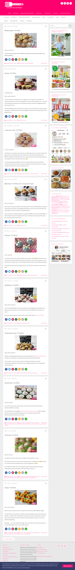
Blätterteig (64, 196)
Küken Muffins (10, 488)
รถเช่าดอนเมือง (55, 225)
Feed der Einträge (42, 549)
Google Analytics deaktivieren (45, 556)
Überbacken (54, 213)
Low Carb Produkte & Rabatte (10, 557)
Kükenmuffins (37, 532)
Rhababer (31, 63)
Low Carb (55, 13)
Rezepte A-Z (48, 13)
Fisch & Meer (50, 17)
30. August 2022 (9, 26)
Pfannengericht (55, 207)
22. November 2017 (10, 125)
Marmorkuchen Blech (40, 356)
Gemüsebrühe (61, 199)
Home (9, 13)
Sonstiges (29, 21)
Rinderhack (68, 207)
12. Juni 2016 (8, 378)
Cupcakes (31, 422)
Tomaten (62, 210)
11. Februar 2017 (9, 280)
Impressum (39, 13)
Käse (52, 204)
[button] (6, 59)
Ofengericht (58, 206)
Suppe (58, 210)
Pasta (43, 17)
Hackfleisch (55, 201)
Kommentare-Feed (42, 551)
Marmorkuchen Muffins (14, 333)
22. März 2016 (9, 483)
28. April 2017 (8, 179)
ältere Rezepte (8, 539)
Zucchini (62, 211)
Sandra (16, 26)
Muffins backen (8, 477)
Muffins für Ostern (19, 424)
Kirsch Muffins (10, 73)
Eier (69, 196)
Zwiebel (66, 212)
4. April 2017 (8, 231)
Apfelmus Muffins (12, 285)
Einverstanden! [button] (68, 566)
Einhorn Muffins (11, 235)
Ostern (32, 424)
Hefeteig (61, 201)
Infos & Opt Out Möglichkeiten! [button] (22, 567)
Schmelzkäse (65, 209)
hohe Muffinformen (31, 476)
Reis (64, 207)
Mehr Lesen (44, 63)
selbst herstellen (39, 315)
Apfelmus (24, 323)
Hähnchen (66, 201)
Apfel (20, 323)
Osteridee (17, 534)
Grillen (68, 199)
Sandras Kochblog (14, 5)
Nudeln (53, 206)
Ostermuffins (27, 424)
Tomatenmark (67, 210)
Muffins (27, 63)
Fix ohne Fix (14, 17)
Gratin (65, 199)
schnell (35, 373)
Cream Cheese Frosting (24, 422)
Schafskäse (60, 209)
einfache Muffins (22, 476)
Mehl (24, 63)
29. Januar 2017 (9, 328)
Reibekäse (62, 207)
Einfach (24, 173)
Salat (57, 209)
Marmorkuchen (26, 373)
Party (67, 206)
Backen (20, 63)
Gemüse (63, 17)
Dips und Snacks (36, 17)
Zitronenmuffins (32, 477)
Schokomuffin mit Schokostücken (28, 411)
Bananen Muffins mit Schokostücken (19, 184)
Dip (67, 196)
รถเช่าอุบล (54, 221)
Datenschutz (6, 547)
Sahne (53, 209)
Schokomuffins (33, 275)
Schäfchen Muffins (12, 383)
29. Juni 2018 (8, 68)
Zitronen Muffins (11, 435)
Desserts (22, 21)
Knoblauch (65, 202)
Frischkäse (36, 422)
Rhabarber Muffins (12, 30)
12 (46, 179)
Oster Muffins (11, 534)
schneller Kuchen (34, 173)
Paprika (64, 206)
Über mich (15, 13)
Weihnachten (58, 211)
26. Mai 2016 (8, 430)
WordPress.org (41, 553)
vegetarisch (53, 212)
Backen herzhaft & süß (24, 17)
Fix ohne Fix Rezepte (65, 13)
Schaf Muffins (38, 424)
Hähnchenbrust (54, 202)
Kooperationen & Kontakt (27, 13)
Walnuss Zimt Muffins (13, 130)
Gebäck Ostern (8, 424)
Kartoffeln (59, 202)
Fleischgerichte (14, 21)
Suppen (6, 21)
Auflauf (55, 196)
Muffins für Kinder (16, 477)
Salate (57, 17)
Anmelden (40, 547)
